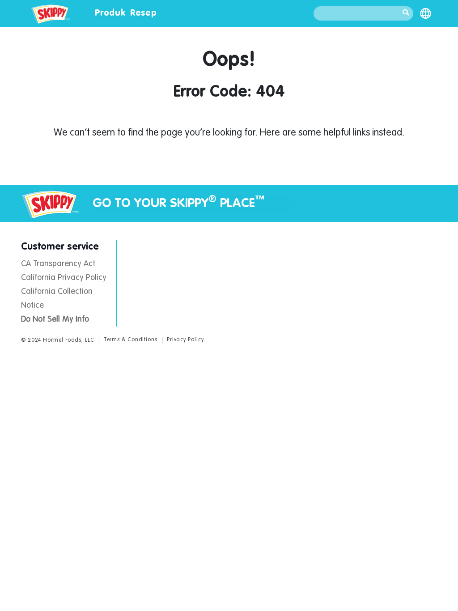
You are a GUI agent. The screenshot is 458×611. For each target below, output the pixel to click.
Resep (143, 13)
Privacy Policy (185, 340)
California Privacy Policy (63, 278)
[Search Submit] (405, 13)
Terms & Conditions (130, 340)
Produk (110, 13)
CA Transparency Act (58, 264)
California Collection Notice (57, 299)
